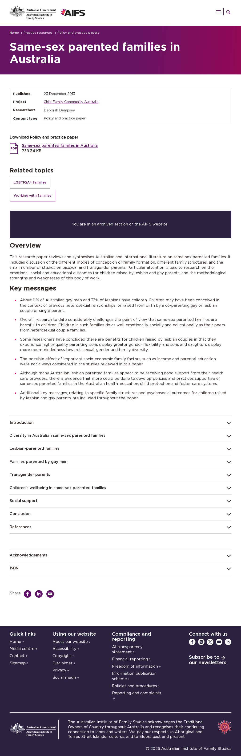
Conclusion (20, 514)
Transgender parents (30, 475)
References (20, 527)
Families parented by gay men (39, 462)
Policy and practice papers (78, 32)
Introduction (22, 423)
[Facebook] (192, 642)
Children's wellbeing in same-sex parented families (58, 488)
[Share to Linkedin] (40, 594)
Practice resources (38, 32)
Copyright (61, 656)
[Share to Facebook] (29, 594)
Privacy (59, 670)
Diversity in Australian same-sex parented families (57, 435)
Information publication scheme (134, 676)
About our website (70, 642)
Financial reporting (130, 659)
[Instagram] (201, 642)
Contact (17, 656)
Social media (64, 677)
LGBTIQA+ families (30, 182)
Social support (23, 501)
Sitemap (18, 663)
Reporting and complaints (136, 693)
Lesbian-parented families (35, 448)
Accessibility (64, 649)
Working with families (32, 195)
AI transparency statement (127, 649)
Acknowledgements (29, 555)
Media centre (22, 649)
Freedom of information (135, 666)
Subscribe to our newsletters (207, 660)
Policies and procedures (134, 686)
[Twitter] (210, 642)
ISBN (14, 568)
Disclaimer (62, 663)
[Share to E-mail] (51, 594)
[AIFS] (47, 18)
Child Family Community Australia (71, 102)
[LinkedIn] (228, 642)
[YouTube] (219, 642)
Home (14, 32)
